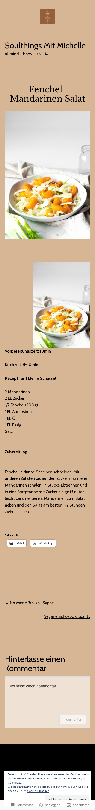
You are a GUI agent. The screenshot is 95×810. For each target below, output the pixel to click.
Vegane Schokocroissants (67, 616)
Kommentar (72, 719)
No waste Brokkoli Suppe (32, 602)
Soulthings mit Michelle (45, 45)
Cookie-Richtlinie (38, 791)
